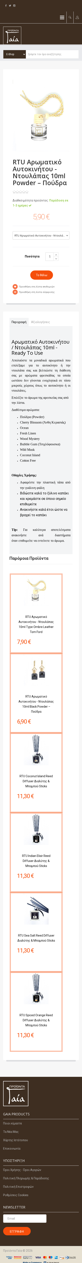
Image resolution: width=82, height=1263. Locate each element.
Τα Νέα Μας (11, 1131)
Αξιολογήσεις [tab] (40, 322)
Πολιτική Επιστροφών (18, 1186)
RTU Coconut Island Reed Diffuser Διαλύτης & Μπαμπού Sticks (36, 781)
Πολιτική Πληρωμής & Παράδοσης (26, 1178)
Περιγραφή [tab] (19, 322)
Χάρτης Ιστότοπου (15, 1140)
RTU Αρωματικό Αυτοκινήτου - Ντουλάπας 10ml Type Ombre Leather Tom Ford (36, 624)
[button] (70, 17)
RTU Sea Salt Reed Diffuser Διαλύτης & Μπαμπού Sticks (36, 938)
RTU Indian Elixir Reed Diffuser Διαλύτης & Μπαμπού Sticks (36, 861)
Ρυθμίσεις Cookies (15, 1195)
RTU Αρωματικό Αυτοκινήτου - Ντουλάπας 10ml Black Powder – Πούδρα (36, 704)
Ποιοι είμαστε (12, 1123)
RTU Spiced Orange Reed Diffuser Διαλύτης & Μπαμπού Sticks (36, 1020)
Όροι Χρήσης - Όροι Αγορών (22, 1170)
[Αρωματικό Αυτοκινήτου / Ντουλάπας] (41, 115)
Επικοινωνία (11, 1148)
